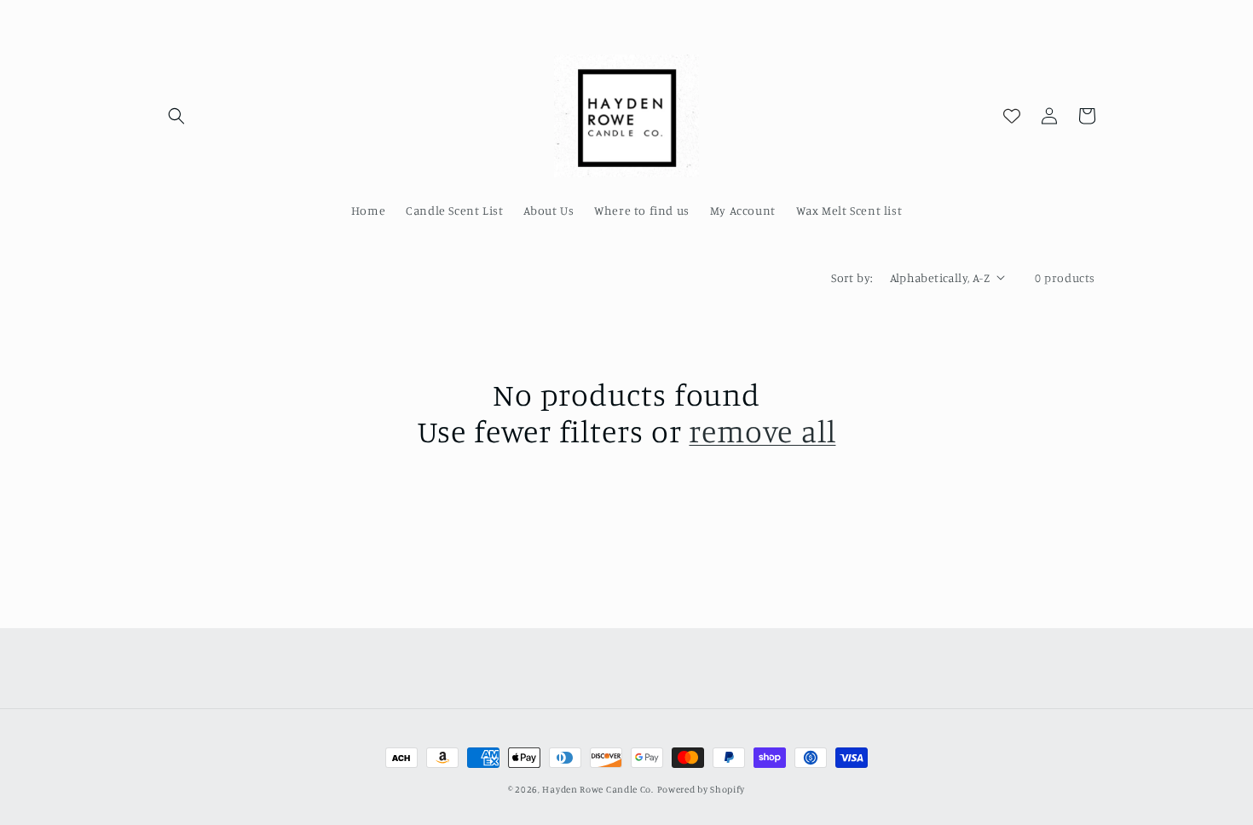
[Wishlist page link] (1011, 115)
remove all (762, 430)
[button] (176, 116)
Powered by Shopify (701, 789)
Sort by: (851, 277)
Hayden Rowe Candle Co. (597, 789)
